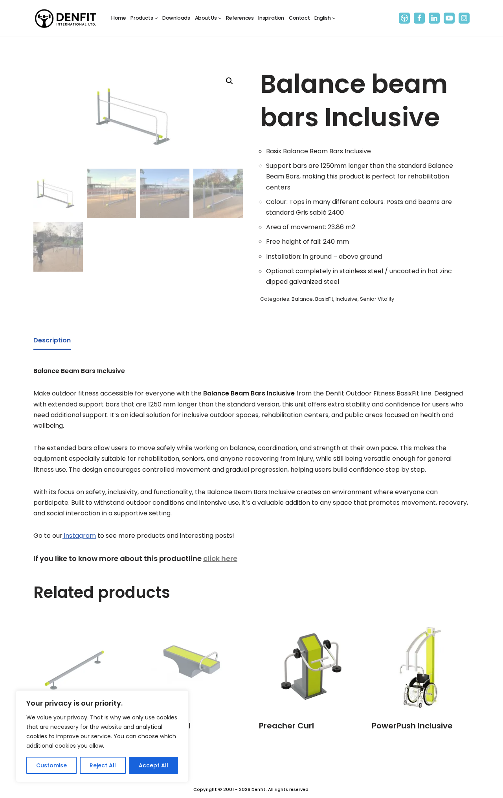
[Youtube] (449, 18)
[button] (156, 18)
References (239, 18)
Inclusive (347, 299)
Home (118, 18)
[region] (102, 736)
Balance (302, 299)
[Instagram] (464, 18)
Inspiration (271, 18)
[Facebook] (419, 18)
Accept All (153, 765)
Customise (51, 765)
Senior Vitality (377, 299)
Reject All (103, 765)
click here (220, 558)
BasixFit (324, 299)
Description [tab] (52, 340)
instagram (79, 535)
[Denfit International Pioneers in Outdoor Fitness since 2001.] (65, 18)
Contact (299, 18)
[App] (404, 18)
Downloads (176, 18)
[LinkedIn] (434, 18)
